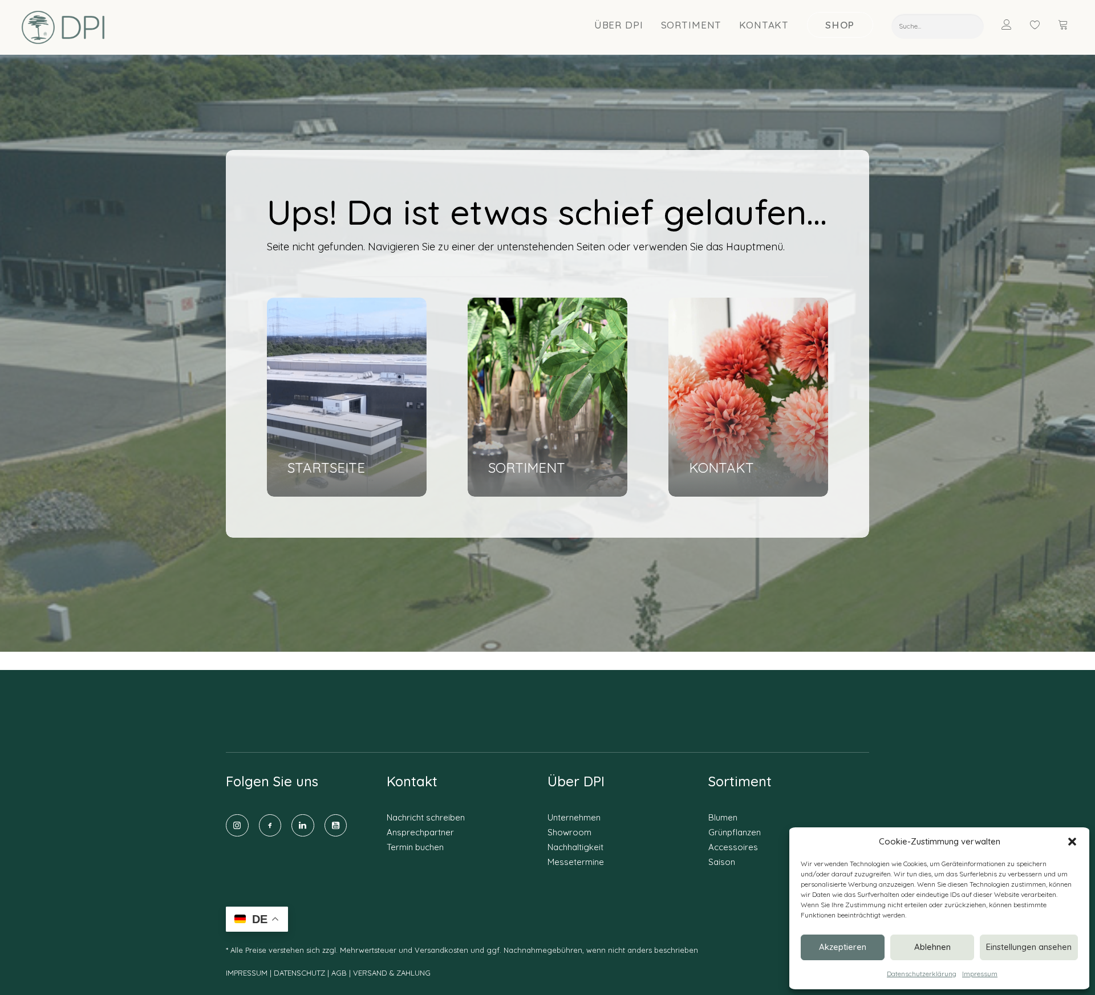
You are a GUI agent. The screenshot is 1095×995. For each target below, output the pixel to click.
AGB (339, 972)
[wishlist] (1040, 24)
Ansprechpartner (420, 832)
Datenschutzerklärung (921, 973)
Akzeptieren (842, 946)
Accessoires (733, 847)
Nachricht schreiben (426, 817)
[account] (1013, 24)
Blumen (722, 817)
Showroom (569, 832)
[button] (1072, 841)
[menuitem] (619, 24)
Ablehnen (932, 946)
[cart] (1064, 24)
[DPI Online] (64, 27)
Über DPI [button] (618, 25)
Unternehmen (574, 817)
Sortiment (691, 25)
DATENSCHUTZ (300, 972)
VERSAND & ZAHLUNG (392, 972)
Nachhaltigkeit (575, 847)
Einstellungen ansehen (1029, 946)
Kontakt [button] (764, 25)
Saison (721, 861)
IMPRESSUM (246, 972)
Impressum (979, 973)
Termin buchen (415, 847)
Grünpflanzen (734, 832)
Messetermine (576, 861)
